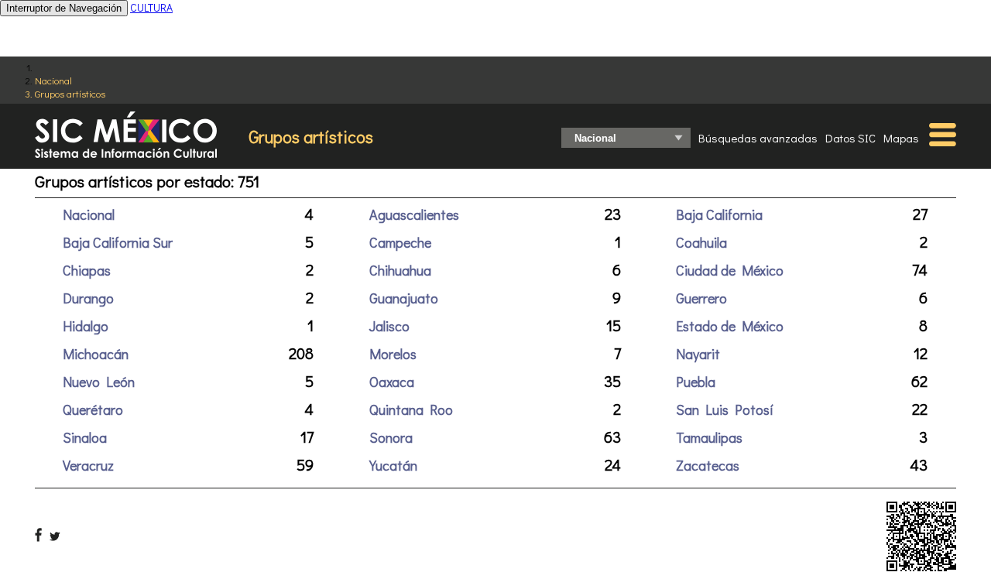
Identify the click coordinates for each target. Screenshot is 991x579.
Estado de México (730, 326)
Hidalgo (85, 326)
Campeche (400, 242)
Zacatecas (707, 465)
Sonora (391, 437)
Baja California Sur (118, 242)
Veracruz (88, 465)
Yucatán (393, 465)
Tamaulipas (709, 437)
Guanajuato (403, 298)
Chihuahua (400, 270)
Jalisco (389, 326)
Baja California (719, 214)
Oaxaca (391, 381)
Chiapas (87, 270)
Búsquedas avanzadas (758, 138)
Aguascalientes (414, 214)
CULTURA (151, 7)
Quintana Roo (411, 409)
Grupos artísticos (70, 93)
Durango (88, 298)
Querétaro (93, 409)
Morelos (393, 353)
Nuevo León (99, 381)
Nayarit (698, 353)
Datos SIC (850, 138)
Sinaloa (85, 437)
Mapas (901, 138)
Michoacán (96, 353)
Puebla (695, 381)
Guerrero (701, 298)
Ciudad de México (730, 270)
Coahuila (701, 242)
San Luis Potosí (724, 409)
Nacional (53, 80)
